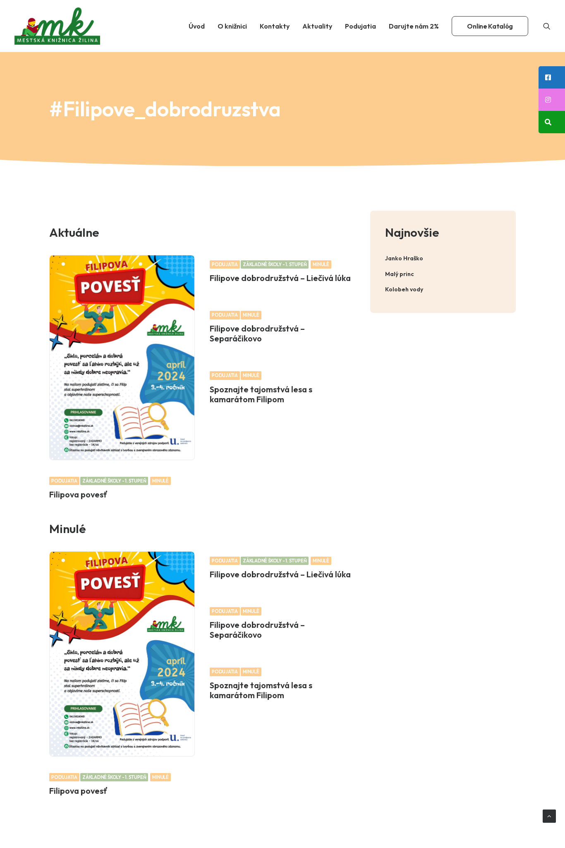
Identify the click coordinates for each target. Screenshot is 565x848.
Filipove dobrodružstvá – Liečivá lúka (280, 278)
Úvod (197, 26)
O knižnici (232, 26)
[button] (547, 26)
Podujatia (360, 26)
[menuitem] (197, 26)
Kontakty (275, 26)
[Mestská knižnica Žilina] (57, 26)
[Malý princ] (443, 274)
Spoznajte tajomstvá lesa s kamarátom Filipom (261, 394)
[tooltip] (552, 77)
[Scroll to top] (549, 815)
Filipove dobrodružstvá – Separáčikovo (257, 333)
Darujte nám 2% (414, 26)
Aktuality (317, 26)
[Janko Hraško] (443, 258)
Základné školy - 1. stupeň (114, 481)
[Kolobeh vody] (443, 289)
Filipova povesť (78, 494)
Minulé (160, 481)
